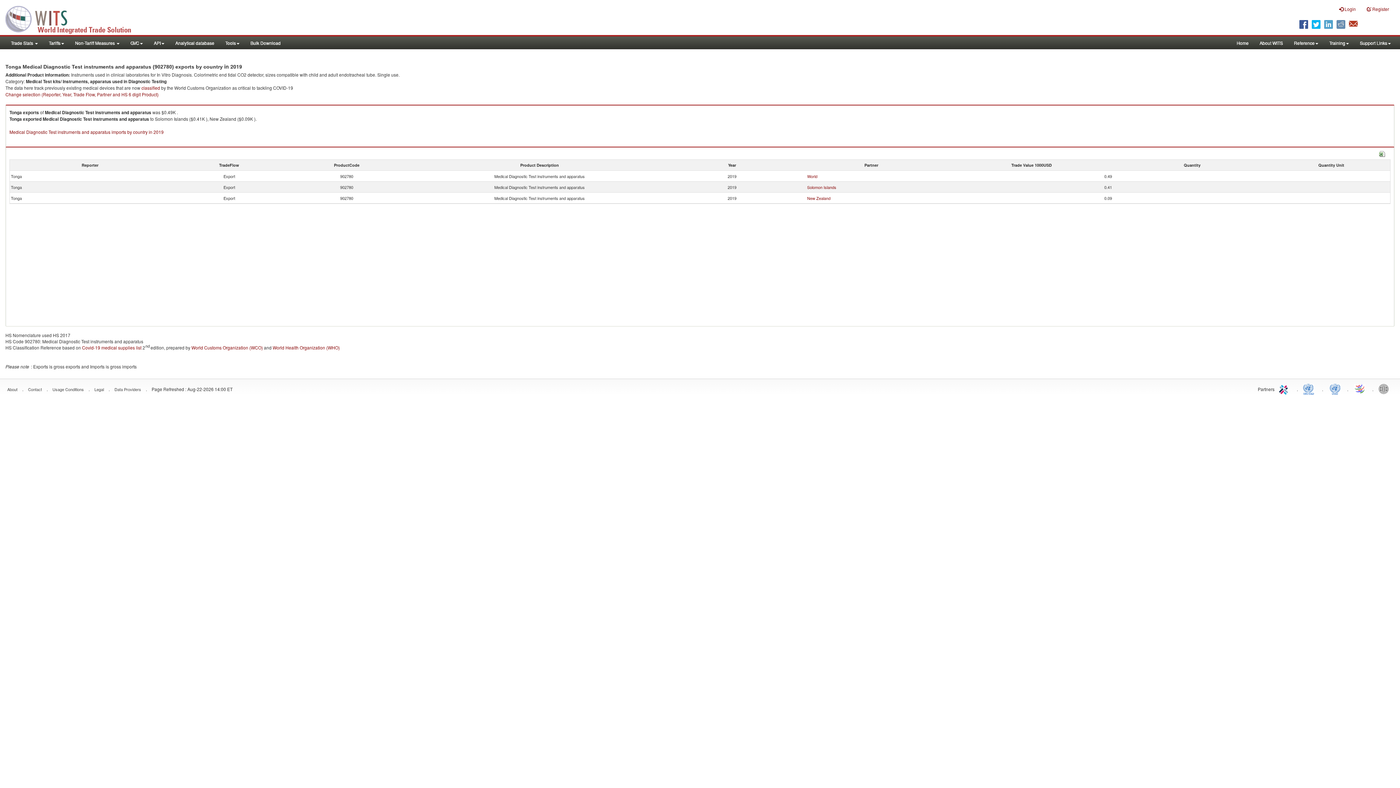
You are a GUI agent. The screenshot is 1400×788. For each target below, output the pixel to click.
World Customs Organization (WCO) (227, 347)
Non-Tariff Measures (95, 43)
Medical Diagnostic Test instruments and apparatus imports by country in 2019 (86, 132)
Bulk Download (265, 43)
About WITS (1271, 43)
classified (150, 88)
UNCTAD (1310, 388)
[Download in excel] (1382, 153)
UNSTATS (1335, 388)
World (812, 176)
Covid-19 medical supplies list (111, 347)
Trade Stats (22, 43)
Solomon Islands (821, 187)
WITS (73, 18)
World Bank (1385, 388)
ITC (1285, 388)
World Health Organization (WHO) (306, 347)
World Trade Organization (1360, 388)
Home (1243, 43)
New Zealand (819, 198)
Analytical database (194, 43)
